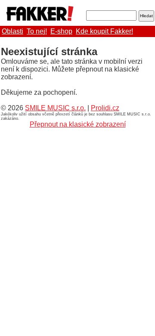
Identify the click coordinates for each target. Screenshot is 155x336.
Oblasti (12, 31)
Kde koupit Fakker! (104, 31)
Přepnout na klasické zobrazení (78, 124)
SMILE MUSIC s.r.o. (55, 108)
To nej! (37, 31)
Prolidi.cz (105, 108)
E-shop (61, 31)
